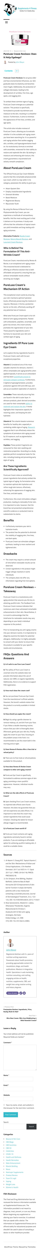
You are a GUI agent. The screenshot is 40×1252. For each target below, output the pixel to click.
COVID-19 (9, 1154)
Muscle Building (12, 1166)
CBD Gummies (11, 1145)
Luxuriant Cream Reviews (12, 242)
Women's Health (12, 1187)
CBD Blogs (10, 1142)
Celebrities (10, 1151)
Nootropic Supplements (14, 1172)
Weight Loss (10, 1184)
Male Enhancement (13, 1163)
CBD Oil (8, 1148)
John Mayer (20, 62)
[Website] (20, 993)
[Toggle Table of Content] (16, 71)
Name (6, 1075)
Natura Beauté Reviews (19, 239)
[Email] (24, 993)
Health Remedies (12, 1160)
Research (31, 427)
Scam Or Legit (11, 1178)
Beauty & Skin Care (20, 51)
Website (6, 1095)
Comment (7, 1042)
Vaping (8, 1181)
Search (6, 1122)
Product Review (12, 1175)
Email (6, 1085)
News (8, 1169)
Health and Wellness (13, 1157)
